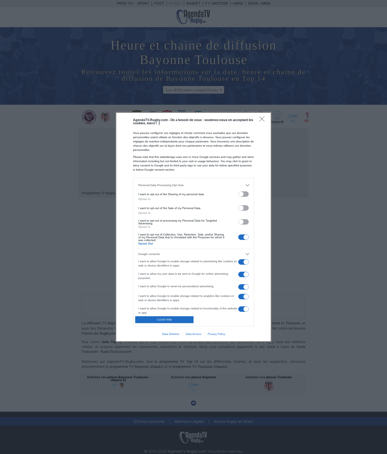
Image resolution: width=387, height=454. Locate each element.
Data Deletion (170, 334)
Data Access (193, 334)
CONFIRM (164, 319)
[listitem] (193, 185)
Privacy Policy (216, 334)
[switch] (243, 194)
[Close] (263, 120)
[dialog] (193, 227)
